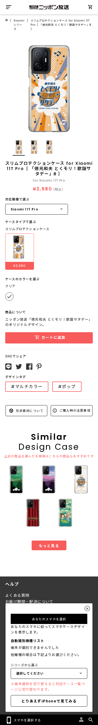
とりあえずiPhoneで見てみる (49, 700)
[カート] (90, 8)
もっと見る (49, 545)
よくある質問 (17, 595)
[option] (49, 89)
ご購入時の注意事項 (74, 410)
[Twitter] (19, 366)
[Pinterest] (39, 366)
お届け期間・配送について (29, 601)
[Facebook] (29, 366)
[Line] (8, 366)
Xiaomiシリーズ (19, 25)
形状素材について (29, 410)
